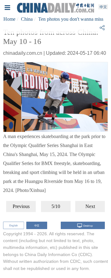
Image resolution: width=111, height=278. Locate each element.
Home (9, 19)
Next (90, 206)
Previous (21, 206)
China (27, 19)
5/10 (55, 206)
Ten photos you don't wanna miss (70, 19)
